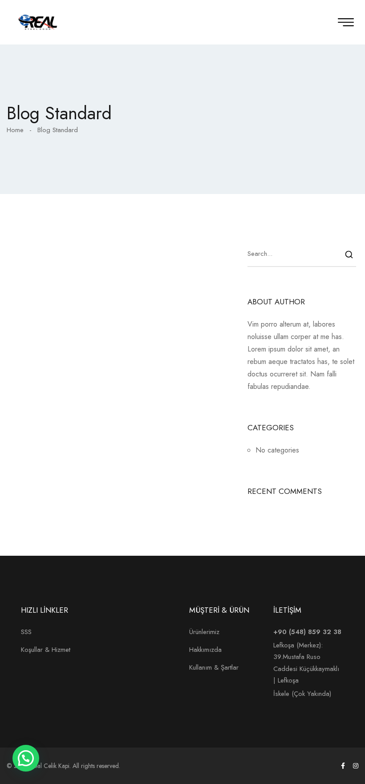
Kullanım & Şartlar (214, 667)
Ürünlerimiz (204, 632)
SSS (26, 632)
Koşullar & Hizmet (45, 650)
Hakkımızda (205, 650)
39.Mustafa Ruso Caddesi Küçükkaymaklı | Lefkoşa (307, 668)
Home (15, 130)
